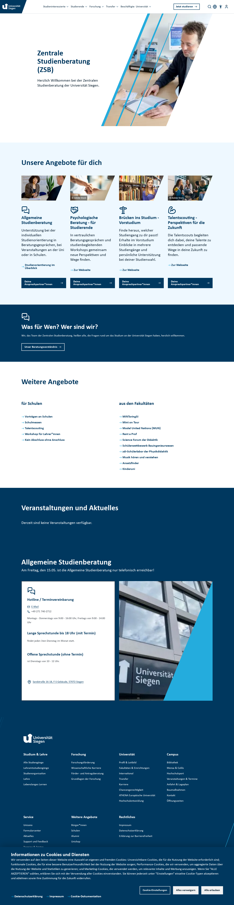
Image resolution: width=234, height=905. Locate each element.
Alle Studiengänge (33, 762)
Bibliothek (172, 762)
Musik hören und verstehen (140, 457)
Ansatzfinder (130, 463)
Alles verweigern (185, 890)
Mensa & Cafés (175, 768)
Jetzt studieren (184, 6)
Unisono (27, 825)
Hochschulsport (175, 773)
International (126, 773)
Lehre (26, 779)
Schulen (75, 830)
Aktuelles (28, 836)
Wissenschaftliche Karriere (86, 768)
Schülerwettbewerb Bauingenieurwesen (148, 445)
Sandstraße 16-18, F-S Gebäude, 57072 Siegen (58, 682)
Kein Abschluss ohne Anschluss (45, 440)
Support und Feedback (35, 841)
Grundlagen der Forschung (86, 779)
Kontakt (171, 795)
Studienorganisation (34, 773)
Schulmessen (33, 422)
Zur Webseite (82, 270)
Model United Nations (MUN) (141, 428)
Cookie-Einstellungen (155, 890)
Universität (142, 6)
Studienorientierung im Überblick (40, 267)
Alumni (75, 836)
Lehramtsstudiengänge (36, 768)
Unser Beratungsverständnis (40, 347)
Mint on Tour (130, 422)
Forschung (95, 6)
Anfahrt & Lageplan (178, 784)
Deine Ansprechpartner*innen (38, 283)
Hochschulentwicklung (131, 801)
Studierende (77, 6)
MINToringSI (130, 416)
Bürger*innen (79, 825)
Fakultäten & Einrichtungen (134, 768)
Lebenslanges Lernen (35, 784)
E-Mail (35, 606)
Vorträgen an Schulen (39, 416)
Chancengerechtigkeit (131, 790)
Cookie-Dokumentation (86, 896)
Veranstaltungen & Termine (182, 779)
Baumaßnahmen (176, 790)
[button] (221, 7)
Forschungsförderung (83, 762)
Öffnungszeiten (175, 801)
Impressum (57, 896)
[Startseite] (38, 739)
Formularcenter (32, 830)
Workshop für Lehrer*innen (42, 434)
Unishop (75, 841)
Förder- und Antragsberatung (87, 773)
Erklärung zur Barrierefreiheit (135, 836)
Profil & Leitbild (127, 762)
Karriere (123, 784)
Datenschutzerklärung (28, 896)
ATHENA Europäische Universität (137, 795)
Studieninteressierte (54, 6)
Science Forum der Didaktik (140, 440)
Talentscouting (34, 428)
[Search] (209, 6)
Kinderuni (128, 469)
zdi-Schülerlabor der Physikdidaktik (145, 451)
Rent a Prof (129, 434)
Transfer (110, 6)
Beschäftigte (127, 6)
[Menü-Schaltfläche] (226, 6)
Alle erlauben (212, 890)
